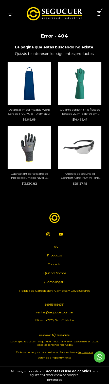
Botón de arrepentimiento (54, 357)
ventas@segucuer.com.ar (54, 312)
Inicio (54, 246)
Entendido (54, 379)
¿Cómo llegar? (54, 282)
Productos (54, 255)
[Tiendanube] (54, 335)
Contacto (54, 264)
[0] (98, 14)
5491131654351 (54, 304)
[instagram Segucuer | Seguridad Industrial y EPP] (48, 234)
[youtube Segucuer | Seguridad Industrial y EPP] (61, 234)
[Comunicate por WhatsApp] (99, 357)
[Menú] (11, 13)
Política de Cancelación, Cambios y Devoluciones (54, 290)
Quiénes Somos (54, 273)
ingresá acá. (85, 352)
